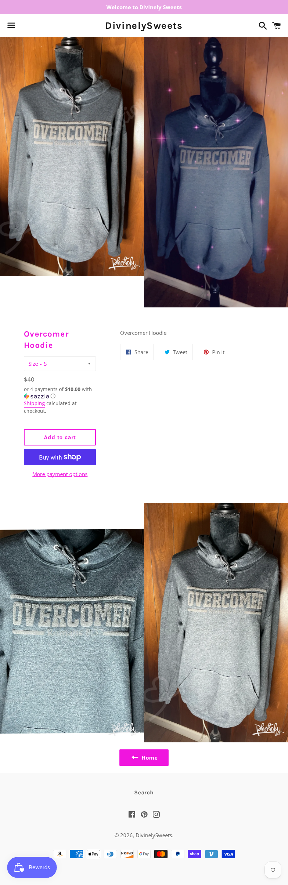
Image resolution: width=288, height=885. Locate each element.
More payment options (59, 473)
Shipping (34, 403)
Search (144, 792)
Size (33, 363)
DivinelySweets (144, 25)
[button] (60, 392)
